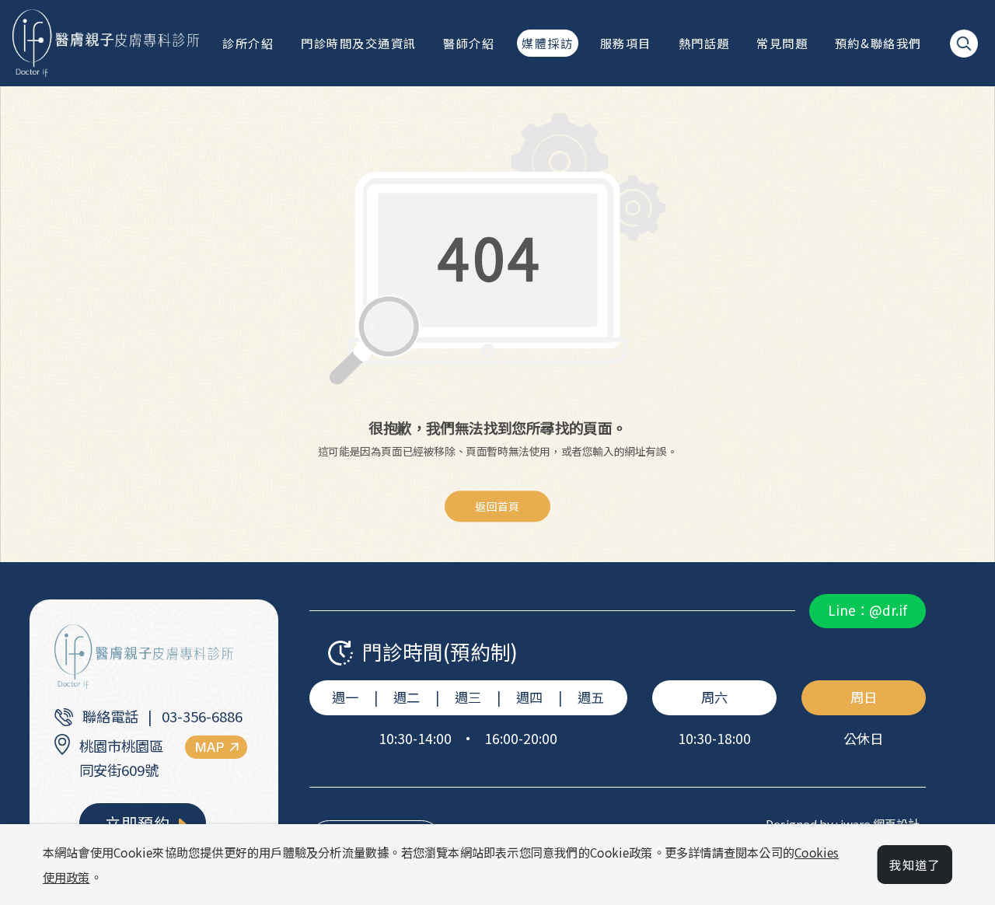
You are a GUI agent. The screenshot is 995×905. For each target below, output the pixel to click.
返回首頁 (497, 506)
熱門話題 (704, 42)
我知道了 (914, 864)
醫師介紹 (468, 42)
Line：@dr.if (867, 610)
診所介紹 (248, 42)
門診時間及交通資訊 (359, 42)
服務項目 (625, 42)
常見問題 (782, 42)
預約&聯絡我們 (878, 42)
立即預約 (139, 823)
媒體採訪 (547, 42)
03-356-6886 (202, 716)
